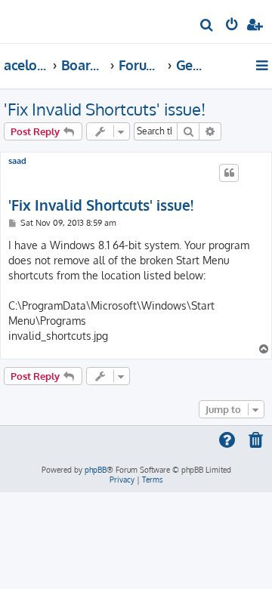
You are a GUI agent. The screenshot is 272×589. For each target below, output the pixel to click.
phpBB (96, 469)
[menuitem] (207, 27)
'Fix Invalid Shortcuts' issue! (105, 108)
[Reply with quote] (229, 173)
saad (17, 161)
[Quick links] (263, 65)
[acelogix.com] (36, 19)
